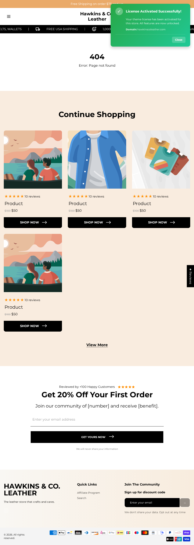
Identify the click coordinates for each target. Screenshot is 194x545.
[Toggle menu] (8, 16)
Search (81, 498)
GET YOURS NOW (93, 437)
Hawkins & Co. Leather (97, 16)
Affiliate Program (88, 492)
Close (178, 39)
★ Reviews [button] (190, 276)
